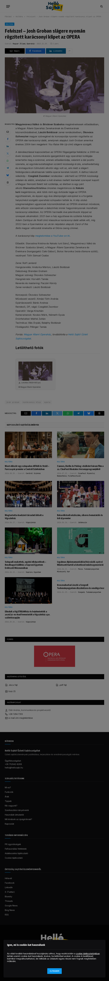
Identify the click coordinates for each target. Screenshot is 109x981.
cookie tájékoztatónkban (88, 953)
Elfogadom (54, 971)
